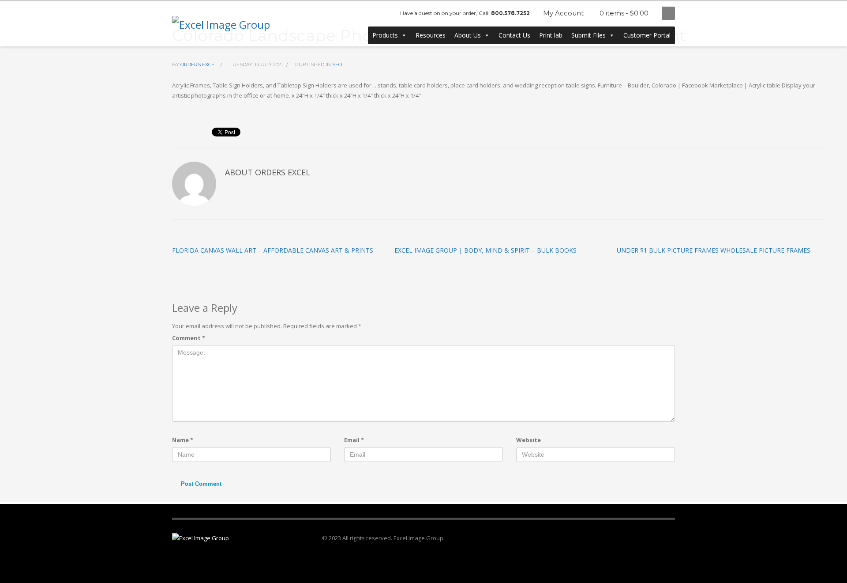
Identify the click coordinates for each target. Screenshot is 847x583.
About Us (467, 35)
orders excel (199, 64)
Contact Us (514, 35)
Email (354, 440)
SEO (337, 64)
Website (528, 440)
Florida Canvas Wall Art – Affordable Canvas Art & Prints (272, 250)
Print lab (550, 35)
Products (385, 35)
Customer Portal (647, 35)
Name (182, 440)
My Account (563, 13)
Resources (431, 35)
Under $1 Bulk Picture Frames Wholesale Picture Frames (713, 250)
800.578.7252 (510, 13)
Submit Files (588, 35)
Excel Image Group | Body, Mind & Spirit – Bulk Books (485, 250)
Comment (188, 338)
